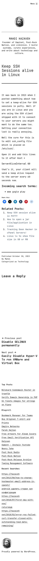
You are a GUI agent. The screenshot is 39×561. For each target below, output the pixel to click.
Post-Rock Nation (11, 456)
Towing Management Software (17, 463)
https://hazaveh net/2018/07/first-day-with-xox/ (18, 500)
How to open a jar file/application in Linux (19, 222)
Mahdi (7, 259)
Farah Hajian (9, 430)
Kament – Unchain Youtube (16, 445)
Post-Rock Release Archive (16, 459)
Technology (23, 261)
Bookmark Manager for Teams (17, 415)
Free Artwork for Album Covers (19, 434)
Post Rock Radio (11, 452)
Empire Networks (11, 426)
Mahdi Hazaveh (19, 38)
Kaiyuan (6, 441)
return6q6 (7, 507)
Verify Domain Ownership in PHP (19, 397)
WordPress (29, 551)
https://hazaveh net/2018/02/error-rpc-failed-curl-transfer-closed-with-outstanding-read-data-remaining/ (19, 518)
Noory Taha (8, 448)
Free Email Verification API (18, 437)
